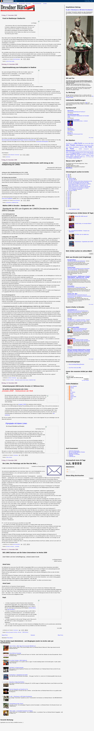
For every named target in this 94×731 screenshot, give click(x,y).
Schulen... (84, 156)
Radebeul (67, 155)
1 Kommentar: (17, 154)
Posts (69, 469)
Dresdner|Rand (70, 286)
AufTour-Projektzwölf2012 (73, 327)
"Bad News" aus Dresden (74, 454)
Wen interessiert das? (37, 3)
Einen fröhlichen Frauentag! (15, 653)
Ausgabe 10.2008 (22, 404)
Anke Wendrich (73, 386)
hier (86, 102)
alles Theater (70, 145)
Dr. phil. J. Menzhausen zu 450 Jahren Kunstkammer (20, 696)
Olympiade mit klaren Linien (16, 423)
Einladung (80, 150)
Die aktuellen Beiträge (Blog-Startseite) (9, 3)
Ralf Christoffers (10, 609)
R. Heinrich (72, 392)
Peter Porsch (70, 110)
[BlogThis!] (25, 59)
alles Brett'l (68, 143)
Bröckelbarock (76, 147)
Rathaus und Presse (75, 155)
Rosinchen (83, 155)
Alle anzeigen (91, 137)
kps (71, 399)
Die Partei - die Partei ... (10, 546)
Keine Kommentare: (16, 59)
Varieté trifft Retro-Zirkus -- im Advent (80, 121)
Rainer (71, 393)
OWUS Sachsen (25, 632)
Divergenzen (86, 148)
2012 (68, 194)
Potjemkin (71, 455)
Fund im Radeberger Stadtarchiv (14, 18)
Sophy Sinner (73, 396)
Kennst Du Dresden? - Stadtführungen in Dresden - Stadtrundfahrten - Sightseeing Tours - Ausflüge (79, 277)
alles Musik (90, 143)
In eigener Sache (75, 153)
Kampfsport (84, 153)
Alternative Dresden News (73, 114)
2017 (68, 199)
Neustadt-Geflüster (71, 259)
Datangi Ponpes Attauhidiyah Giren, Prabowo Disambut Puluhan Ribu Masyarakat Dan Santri (80, 329)
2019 (68, 202)
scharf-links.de (72, 456)
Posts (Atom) (10, 637)
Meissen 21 (70, 132)
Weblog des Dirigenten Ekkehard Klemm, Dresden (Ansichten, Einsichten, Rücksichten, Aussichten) (78, 350)
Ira (70, 389)
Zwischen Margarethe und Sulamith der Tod (18, 689)
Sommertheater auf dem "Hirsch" (16, 703)
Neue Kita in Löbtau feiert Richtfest (16, 682)
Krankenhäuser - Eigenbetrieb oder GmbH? (18, 674)
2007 (68, 174)
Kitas (87, 153)
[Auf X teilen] (26, 59)
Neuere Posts (5, 635)
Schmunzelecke (69, 156)
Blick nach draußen (9, 632)
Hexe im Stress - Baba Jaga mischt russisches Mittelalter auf (22, 646)
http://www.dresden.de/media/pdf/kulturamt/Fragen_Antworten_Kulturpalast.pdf (18, 139)
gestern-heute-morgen (10, 61)
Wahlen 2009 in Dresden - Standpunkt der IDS (18, 205)
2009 (68, 177)
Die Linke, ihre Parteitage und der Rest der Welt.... (20, 463)
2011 (68, 193)
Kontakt (45, 3)
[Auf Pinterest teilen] (29, 59)
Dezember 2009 (72, 190)
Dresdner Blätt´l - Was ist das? (25, 3)
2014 (68, 197)
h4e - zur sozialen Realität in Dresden (77, 452)
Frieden (92, 150)
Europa (89, 150)
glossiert (91, 152)
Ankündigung (79, 145)
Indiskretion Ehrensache (74, 450)
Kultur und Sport (9, 457)
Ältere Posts (60, 635)
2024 (68, 205)
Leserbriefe (17, 546)
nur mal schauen (85, 380)
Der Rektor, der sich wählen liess (82, 234)
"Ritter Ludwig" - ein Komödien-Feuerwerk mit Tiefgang (21, 710)
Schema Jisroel (89, 155)
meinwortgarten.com (72, 309)
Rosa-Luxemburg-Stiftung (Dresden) (76, 364)
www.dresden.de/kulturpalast (42, 141)
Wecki (71, 398)
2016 (68, 198)
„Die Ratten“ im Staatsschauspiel (16, 667)
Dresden (77, 150)
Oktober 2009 (72, 178)
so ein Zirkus (88, 156)
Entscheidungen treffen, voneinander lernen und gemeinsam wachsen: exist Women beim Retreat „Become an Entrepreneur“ (79, 296)
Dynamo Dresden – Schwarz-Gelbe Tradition (76, 287)
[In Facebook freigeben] (28, 59)
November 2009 (72, 179)
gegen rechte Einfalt (70, 152)
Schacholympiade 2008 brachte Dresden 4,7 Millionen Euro (23, 386)
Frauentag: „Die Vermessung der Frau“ (75, 134)
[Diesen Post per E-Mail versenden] (23, 59)
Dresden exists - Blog (72, 293)
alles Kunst (8, 156)
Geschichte (77, 152)
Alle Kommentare (71, 471)
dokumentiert (8, 202)
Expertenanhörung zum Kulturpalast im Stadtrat (19, 67)
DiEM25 (80, 148)
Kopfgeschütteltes (70, 154)
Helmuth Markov (32, 607)
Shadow (72, 395)
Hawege (72, 387)
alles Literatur (85, 143)
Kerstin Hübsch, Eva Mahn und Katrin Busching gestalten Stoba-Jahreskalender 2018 (81, 341)
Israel (81, 153)
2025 (68, 206)
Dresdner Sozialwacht (73, 453)
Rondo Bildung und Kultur (73, 119)
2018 (68, 201)
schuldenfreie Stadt (14, 202)
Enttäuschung (85, 150)
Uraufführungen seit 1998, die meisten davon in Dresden (78, 352)
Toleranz (70, 158)
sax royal (69, 318)
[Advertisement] (27, 726)
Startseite (33, 635)
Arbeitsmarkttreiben (87, 145)
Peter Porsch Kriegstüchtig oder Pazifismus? (76, 111)
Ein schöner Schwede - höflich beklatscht (18, 660)
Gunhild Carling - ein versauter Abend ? (83, 223)
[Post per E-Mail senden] (21, 59)
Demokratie (82, 147)
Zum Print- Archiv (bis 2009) (75, 367)
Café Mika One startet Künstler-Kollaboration (76, 261)
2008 (68, 175)
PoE (92, 154)
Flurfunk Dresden (71, 267)
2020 (68, 204)
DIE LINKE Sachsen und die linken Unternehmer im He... (80, 181)
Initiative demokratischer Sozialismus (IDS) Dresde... (79, 186)
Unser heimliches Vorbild (74, 209)
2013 (68, 195)
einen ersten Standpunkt (7, 198)
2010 (68, 191)
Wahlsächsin (70, 128)
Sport (92, 156)
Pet (71, 390)
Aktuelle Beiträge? (71, 130)
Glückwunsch (68, 153)
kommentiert (90, 153)
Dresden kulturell (71, 338)
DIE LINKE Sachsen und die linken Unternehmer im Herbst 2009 (25, 552)
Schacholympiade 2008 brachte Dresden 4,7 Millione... (80, 183)
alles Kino (72, 143)
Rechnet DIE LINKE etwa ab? (81, 216)
